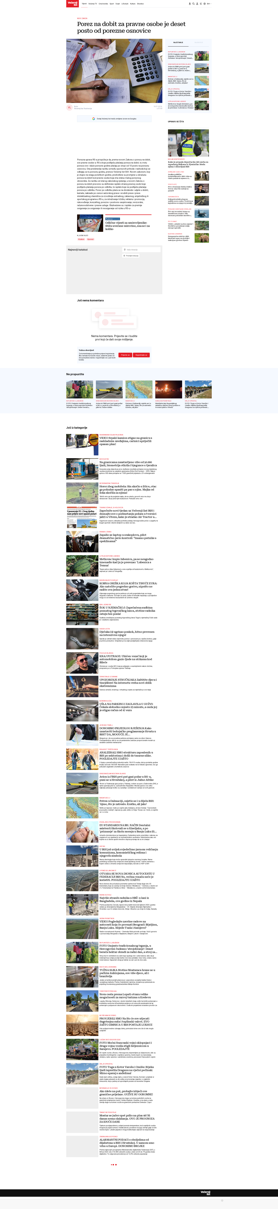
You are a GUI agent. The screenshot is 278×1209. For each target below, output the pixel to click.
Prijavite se (125, 355)
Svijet (118, 4)
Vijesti (84, 4)
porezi (91, 239)
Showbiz (140, 4)
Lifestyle (125, 4)
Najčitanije (178, 42)
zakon (81, 239)
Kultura (132, 4)
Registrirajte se (141, 355)
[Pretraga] (193, 3)
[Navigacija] (201, 3)
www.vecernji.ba (72, 3)
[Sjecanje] (190, 3)
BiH (208, 4)
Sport (112, 4)
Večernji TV (92, 4)
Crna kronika (103, 4)
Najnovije (199, 42)
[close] (222, 1201)
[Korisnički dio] (197, 3)
